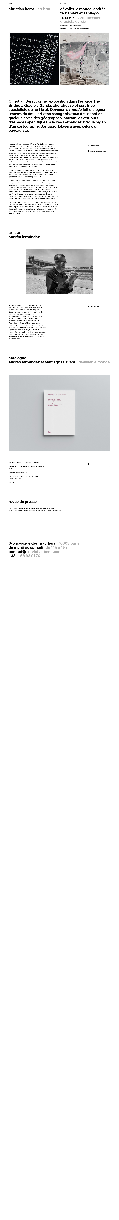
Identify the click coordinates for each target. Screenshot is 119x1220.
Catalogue (76, 28)
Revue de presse (84, 28)
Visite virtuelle (94, 145)
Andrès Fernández (24, 236)
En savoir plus (94, 306)
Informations (63, 28)
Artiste (70, 28)
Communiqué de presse (98, 151)
